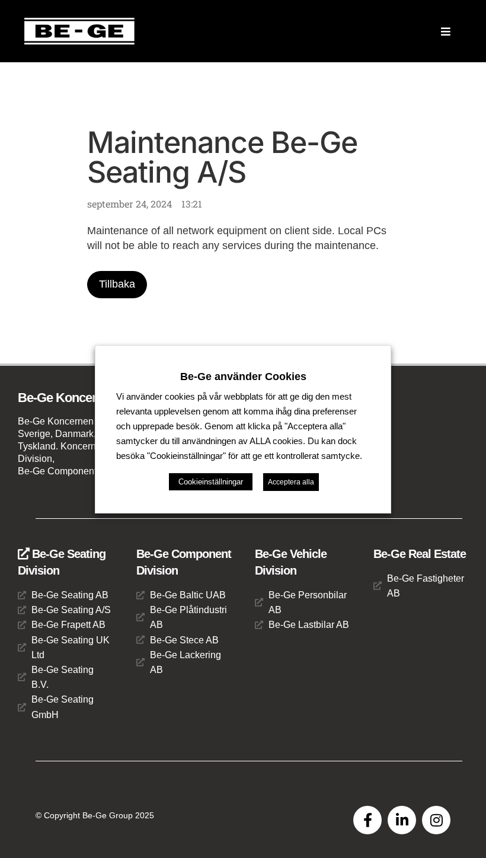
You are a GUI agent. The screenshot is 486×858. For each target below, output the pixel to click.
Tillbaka (117, 284)
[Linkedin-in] (402, 820)
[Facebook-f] (367, 820)
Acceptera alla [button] (291, 482)
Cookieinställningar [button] (210, 481)
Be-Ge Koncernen (67, 397)
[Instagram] (436, 820)
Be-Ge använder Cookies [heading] (243, 376)
